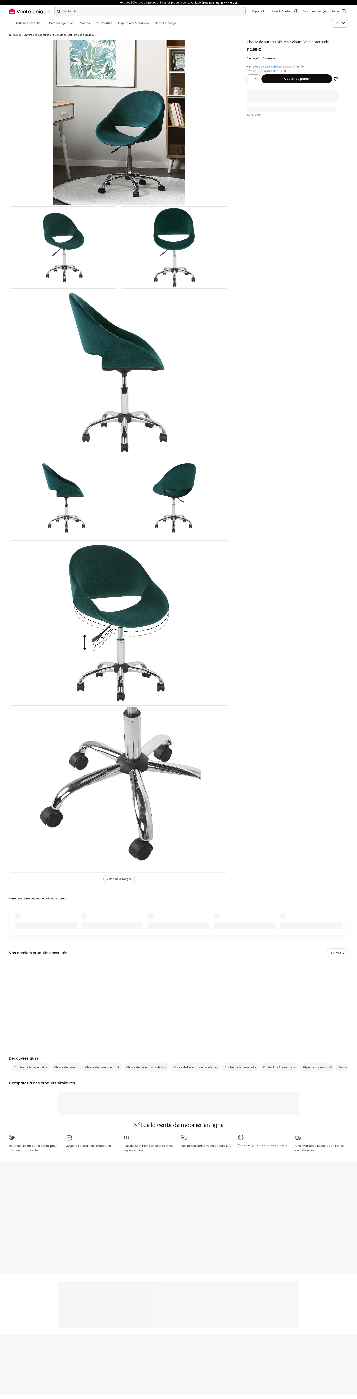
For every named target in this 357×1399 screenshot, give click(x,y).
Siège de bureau (62, 34)
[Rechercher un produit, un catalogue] (58, 11)
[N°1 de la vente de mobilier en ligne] (29, 11)
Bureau (17, 34)
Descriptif (253, 58)
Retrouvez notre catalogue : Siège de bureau (38, 898)
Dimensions (270, 58)
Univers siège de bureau (37, 34)
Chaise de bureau (84, 34)
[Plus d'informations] (288, 71)
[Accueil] (10, 35)
